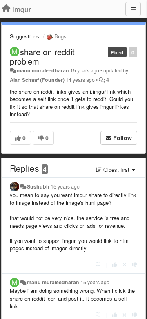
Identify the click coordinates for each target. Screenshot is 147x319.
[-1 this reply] (134, 264)
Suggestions (24, 36)
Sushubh (38, 186)
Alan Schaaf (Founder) (37, 79)
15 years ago (65, 186)
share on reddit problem (42, 56)
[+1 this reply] (114, 264)
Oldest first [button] (116, 169)
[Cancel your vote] (124, 264)
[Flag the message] (98, 264)
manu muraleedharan (43, 70)
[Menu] (133, 9)
